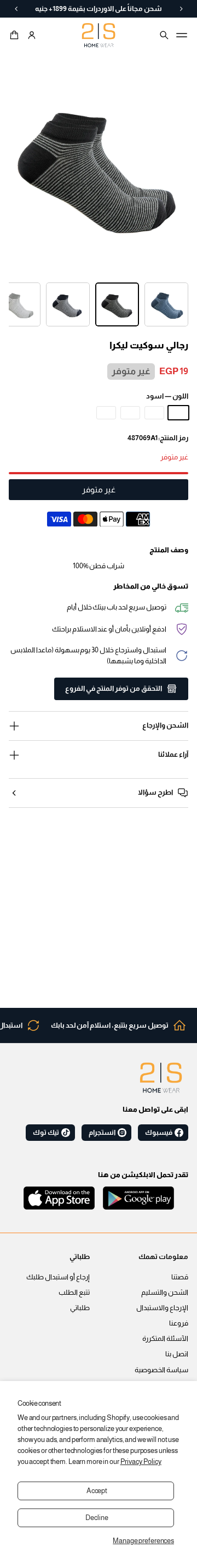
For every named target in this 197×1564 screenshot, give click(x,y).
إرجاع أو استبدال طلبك (58, 1277)
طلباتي (80, 1308)
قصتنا (179, 1277)
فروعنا (178, 1323)
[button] (16, 35)
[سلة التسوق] (16, 35)
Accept (96, 1491)
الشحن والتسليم (164, 1292)
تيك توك (46, 1132)
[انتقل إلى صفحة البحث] (164, 35)
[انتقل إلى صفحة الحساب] (31, 35)
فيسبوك (158, 1132)
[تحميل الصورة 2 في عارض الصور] (117, 304)
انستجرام (102, 1132)
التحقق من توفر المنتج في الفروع (113, 688)
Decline (96, 1518)
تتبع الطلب (74, 1292)
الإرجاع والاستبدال (162, 1308)
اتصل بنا (176, 1354)
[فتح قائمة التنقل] (181, 35)
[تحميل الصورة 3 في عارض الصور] (68, 304)
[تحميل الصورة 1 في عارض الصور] (166, 304)
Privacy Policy (140, 1462)
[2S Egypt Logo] (161, 1077)
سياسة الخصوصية (161, 1370)
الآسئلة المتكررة (165, 1339)
